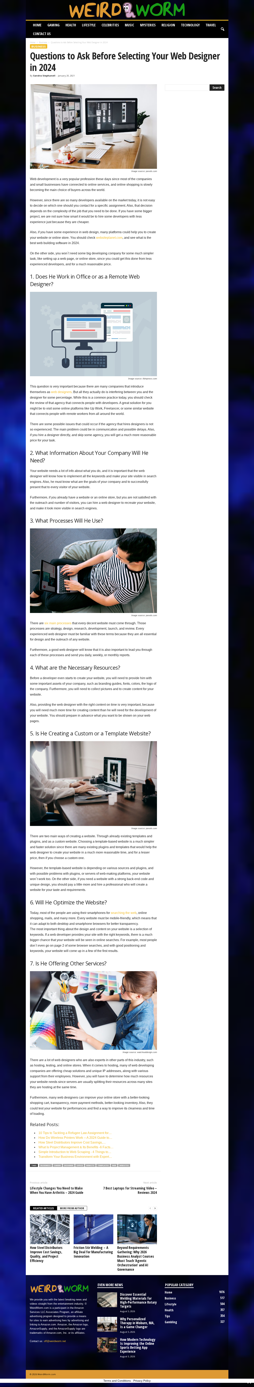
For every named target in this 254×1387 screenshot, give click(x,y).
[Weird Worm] (127, 10)
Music (129, 25)
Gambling (171, 1322)
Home (37, 25)
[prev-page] (150, 1208)
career (57, 1165)
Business (43, 42)
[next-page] (155, 1208)
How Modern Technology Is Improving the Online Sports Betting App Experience (137, 1345)
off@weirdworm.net (55, 1341)
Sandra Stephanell (44, 75)
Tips (167, 1316)
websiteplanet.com (109, 237)
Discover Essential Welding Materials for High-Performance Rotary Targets (138, 1300)
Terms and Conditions (117, 1380)
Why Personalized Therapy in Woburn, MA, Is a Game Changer (137, 1322)
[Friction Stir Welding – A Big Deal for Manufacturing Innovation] (93, 1229)
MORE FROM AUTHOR (72, 1208)
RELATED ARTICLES (43, 1208)
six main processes (57, 623)
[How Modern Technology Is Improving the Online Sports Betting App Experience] (107, 1344)
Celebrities (110, 25)
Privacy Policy (142, 1380)
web (114, 1165)
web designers (61, 392)
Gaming (53, 25)
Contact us (42, 33)
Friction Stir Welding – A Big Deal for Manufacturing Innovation (93, 1252)
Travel (211, 25)
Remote (90, 1165)
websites (124, 1165)
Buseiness (45, 1165)
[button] (222, 29)
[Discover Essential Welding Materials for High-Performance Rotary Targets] (107, 1299)
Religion (168, 25)
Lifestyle (89, 25)
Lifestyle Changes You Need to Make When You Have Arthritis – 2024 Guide (56, 1190)
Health (70, 25)
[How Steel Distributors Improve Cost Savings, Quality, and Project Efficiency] (50, 1229)
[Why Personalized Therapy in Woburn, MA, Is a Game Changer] (107, 1324)
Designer (68, 1165)
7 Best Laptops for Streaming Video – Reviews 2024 (130, 1190)
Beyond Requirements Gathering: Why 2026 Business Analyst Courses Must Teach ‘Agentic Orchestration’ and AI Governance (135, 1258)
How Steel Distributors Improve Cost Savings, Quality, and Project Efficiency (46, 1254)
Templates (103, 1165)
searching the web (124, 912)
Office (80, 1165)
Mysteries (148, 25)
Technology (190, 25)
